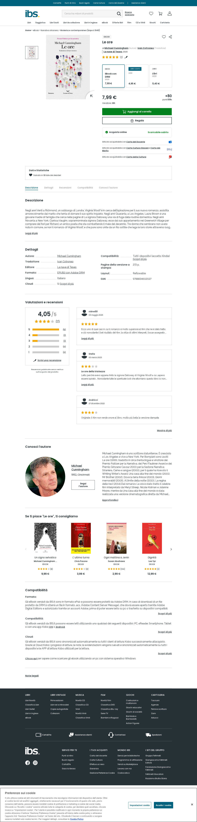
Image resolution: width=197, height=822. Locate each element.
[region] (98, 805)
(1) (64, 335)
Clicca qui (31, 658)
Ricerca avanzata (129, 13)
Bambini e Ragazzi (110, 717)
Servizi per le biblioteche (129, 755)
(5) (64, 329)
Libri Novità (30, 700)
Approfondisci (110, 500)
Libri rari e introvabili (59, 704)
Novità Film (106, 700)
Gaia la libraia (68, 768)
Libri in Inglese (31, 713)
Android (60, 626)
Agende (155, 704)
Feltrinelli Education (154, 774)
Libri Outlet (30, 709)
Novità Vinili (81, 713)
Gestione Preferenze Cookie (102, 773)
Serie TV (104, 713)
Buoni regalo (84, 3)
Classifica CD (82, 704)
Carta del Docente (135, 141)
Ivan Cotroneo (146, 48)
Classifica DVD (108, 704)
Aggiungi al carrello (139, 111)
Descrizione (31, 187)
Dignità (152, 557)
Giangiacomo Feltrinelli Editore (156, 761)
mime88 (93, 311)
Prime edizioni (56, 700)
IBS (113, 103)
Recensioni (65, 187)
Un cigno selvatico (45, 557)
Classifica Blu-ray (109, 709)
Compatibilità (85, 187)
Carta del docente (116, 3)
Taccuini (155, 700)
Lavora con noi (125, 768)
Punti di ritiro (70, 3)
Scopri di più (67, 283)
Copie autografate (59, 709)
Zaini (153, 713)
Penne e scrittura (159, 709)
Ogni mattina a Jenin (116, 557)
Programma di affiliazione (130, 760)
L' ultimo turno (80, 557)
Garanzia (94, 768)
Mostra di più (164, 430)
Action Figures (132, 723)
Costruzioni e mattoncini (132, 702)
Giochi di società (134, 712)
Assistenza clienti (138, 3)
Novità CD (80, 700)
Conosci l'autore (108, 187)
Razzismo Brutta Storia (156, 778)
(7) (58, 321)
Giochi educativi (134, 707)
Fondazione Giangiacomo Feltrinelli (158, 768)
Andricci (93, 400)
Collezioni (55, 713)
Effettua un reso (97, 764)
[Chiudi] (192, 804)
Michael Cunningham (116, 48)
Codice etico (124, 773)
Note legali (32, 676)
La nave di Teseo (113, 51)
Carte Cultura (99, 3)
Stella (92, 353)
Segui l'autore (83, 485)
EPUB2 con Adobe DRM (71, 272)
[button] (119, 14)
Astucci (154, 717)
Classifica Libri (32, 704)
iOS (51, 626)
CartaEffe (57, 3)
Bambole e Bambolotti (131, 717)
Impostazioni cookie (140, 805)
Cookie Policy (76, 818)
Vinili (78, 709)
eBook (28, 717)
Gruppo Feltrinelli (153, 755)
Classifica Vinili (83, 717)
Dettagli (48, 187)
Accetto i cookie (163, 805)
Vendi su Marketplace (128, 764)
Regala (139, 120)
